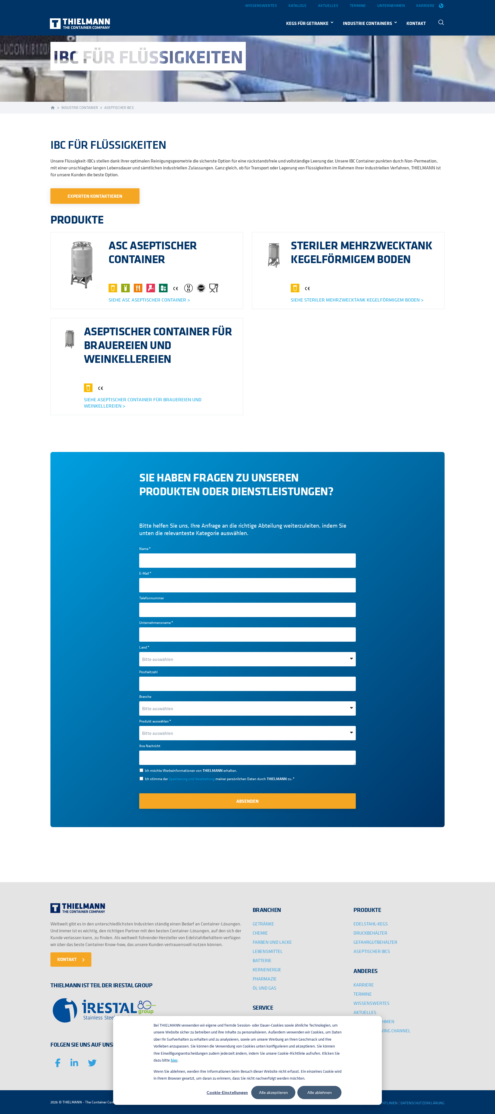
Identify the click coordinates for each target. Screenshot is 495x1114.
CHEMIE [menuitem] (260, 933)
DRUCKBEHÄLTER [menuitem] (370, 933)
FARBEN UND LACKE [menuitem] (272, 942)
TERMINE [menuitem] (362, 994)
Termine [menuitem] (358, 5)
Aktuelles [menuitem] (328, 5)
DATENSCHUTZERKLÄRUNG (422, 1103)
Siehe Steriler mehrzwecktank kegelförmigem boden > (357, 300)
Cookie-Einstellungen (227, 1092)
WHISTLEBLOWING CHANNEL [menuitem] (381, 1030)
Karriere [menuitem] (425, 5)
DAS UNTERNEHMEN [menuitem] (373, 1021)
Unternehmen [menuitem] (391, 5)
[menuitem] (441, 23)
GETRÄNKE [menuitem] (263, 924)
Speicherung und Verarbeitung (192, 778)
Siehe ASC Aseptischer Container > (149, 300)
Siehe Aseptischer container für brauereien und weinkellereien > (142, 402)
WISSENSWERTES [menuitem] (371, 1003)
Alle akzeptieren (273, 1092)
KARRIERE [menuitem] (363, 985)
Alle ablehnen (319, 1092)
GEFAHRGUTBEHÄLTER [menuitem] (375, 942)
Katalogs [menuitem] (297, 5)
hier (174, 1060)
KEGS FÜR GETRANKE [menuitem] (307, 23)
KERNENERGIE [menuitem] (267, 969)
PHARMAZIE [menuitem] (265, 979)
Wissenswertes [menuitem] (261, 5)
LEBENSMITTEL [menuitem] (268, 951)
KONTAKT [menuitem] (416, 23)
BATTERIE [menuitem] (262, 960)
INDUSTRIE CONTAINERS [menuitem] (367, 23)
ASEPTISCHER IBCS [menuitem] (371, 951)
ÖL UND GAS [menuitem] (264, 988)
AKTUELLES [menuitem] (364, 1012)
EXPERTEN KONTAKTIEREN (95, 196)
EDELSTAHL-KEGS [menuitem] (370, 924)
